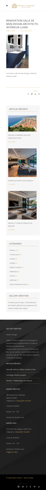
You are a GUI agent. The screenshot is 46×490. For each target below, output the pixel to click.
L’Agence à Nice (12, 452)
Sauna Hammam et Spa (18, 284)
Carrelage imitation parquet (20, 181)
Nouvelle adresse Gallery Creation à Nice (21, 369)
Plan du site (23, 483)
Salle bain (13, 280)
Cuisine (12, 259)
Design (12, 263)
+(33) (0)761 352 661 (23, 401)
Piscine (12, 276)
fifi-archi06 (11, 31)
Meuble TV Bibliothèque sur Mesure (19, 381)
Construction (14, 254)
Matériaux (13, 271)
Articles (12, 250)
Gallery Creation (15, 267)
